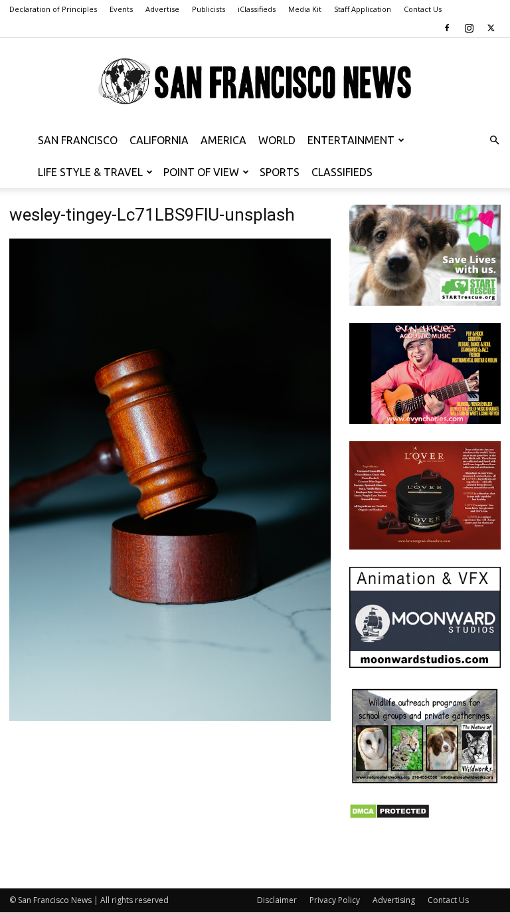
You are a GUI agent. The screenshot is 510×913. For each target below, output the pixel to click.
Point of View (201, 172)
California (159, 140)
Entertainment (350, 140)
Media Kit (304, 9)
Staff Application (362, 9)
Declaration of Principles (53, 9)
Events (121, 9)
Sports (279, 172)
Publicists (208, 9)
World (277, 140)
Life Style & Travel (90, 172)
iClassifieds (257, 9)
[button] (494, 140)
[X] (491, 28)
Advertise (162, 9)
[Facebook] (447, 28)
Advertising (394, 900)
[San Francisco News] (255, 81)
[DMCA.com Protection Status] (389, 815)
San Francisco (78, 140)
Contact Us (423, 9)
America (223, 140)
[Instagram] (469, 28)
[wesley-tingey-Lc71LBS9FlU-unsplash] (170, 717)
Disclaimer (277, 900)
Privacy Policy (334, 900)
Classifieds (342, 172)
